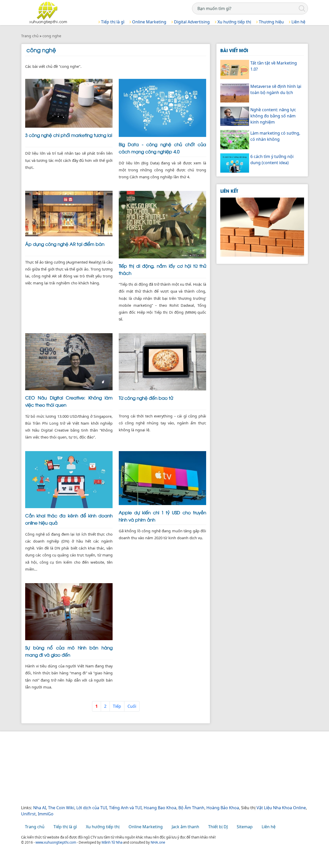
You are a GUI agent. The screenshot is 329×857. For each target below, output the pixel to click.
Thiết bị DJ (218, 827)
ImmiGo (45, 814)
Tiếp (117, 706)
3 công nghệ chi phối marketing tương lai (68, 135)
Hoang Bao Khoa (160, 808)
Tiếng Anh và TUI (125, 808)
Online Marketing (148, 22)
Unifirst (28, 814)
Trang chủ (34, 827)
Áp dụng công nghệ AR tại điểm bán (64, 244)
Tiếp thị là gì (112, 22)
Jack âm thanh (185, 827)
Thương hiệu (271, 22)
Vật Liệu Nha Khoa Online (281, 808)
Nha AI (39, 808)
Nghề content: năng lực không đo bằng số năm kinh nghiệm (273, 116)
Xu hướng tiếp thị (233, 22)
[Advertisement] (164, 769)
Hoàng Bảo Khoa (222, 808)
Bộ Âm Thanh (191, 808)
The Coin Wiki (61, 808)
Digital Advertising (191, 22)
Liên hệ (297, 22)
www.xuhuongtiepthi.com (55, 842)
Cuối (131, 706)
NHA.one (158, 842)
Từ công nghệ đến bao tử (146, 398)
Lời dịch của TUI (91, 808)
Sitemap (245, 827)
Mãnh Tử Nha (112, 842)
